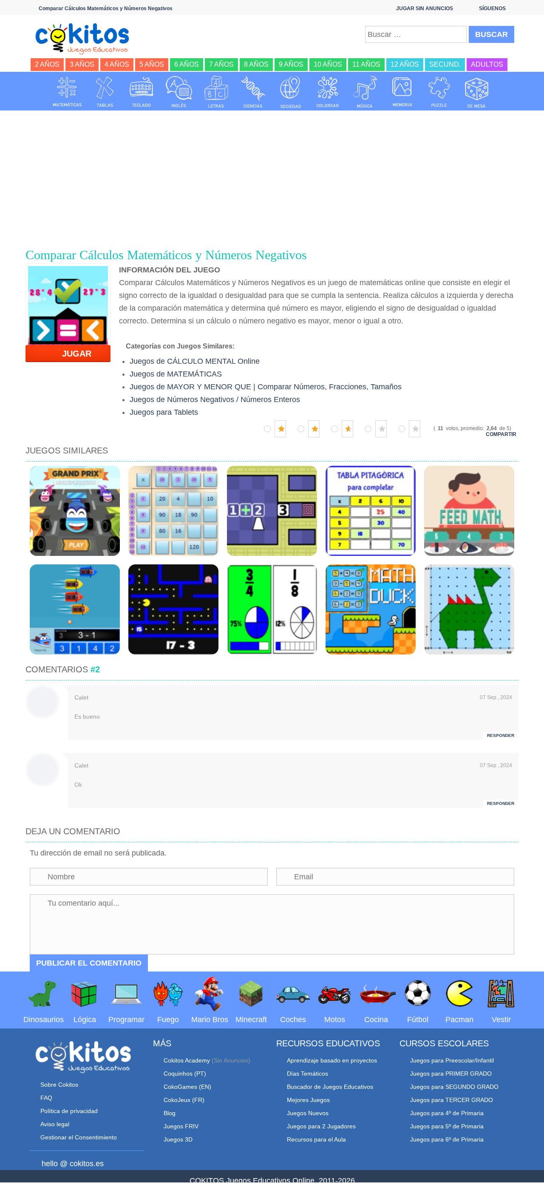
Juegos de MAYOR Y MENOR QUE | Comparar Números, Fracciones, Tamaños (266, 386)
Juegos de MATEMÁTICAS (176, 374)
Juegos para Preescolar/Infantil (452, 1060)
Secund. (445, 64)
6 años (186, 64)
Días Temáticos (307, 1073)
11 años (366, 64)
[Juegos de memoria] (402, 92)
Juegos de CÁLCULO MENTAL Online (195, 361)
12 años (405, 64)
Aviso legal (54, 1124)
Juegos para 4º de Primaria (447, 1113)
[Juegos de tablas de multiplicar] (104, 92)
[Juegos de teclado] (141, 92)
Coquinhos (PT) (185, 1073)
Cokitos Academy (187, 1060)
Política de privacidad (69, 1111)
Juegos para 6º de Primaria (447, 1139)
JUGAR (71, 353)
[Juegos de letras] (216, 92)
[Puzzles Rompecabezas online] (439, 92)
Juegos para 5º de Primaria (447, 1126)
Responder (500, 735)
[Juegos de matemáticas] (67, 92)
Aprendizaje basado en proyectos (332, 1060)
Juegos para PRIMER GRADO (451, 1073)
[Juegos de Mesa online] (476, 92)
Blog (170, 1113)
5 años (151, 64)
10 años (328, 64)
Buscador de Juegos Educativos (330, 1086)
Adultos (487, 64)
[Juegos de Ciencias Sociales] (290, 92)
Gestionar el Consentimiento (78, 1137)
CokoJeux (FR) (184, 1099)
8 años (256, 64)
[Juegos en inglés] (179, 92)
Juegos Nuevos (308, 1113)
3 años (82, 64)
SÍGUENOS (492, 8)
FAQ (46, 1097)
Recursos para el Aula (316, 1139)
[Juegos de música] (365, 92)
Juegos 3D (178, 1139)
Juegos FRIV (181, 1126)
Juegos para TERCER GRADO (451, 1099)
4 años (117, 64)
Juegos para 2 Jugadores (321, 1126)
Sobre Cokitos (59, 1084)
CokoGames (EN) (187, 1086)
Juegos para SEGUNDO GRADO (454, 1086)
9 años (291, 64)
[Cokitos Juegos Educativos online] (86, 38)
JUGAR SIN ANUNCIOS (424, 8)
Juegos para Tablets (164, 412)
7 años (221, 64)
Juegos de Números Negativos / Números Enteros (215, 399)
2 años (47, 64)
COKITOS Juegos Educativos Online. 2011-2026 (272, 1180)
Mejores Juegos (308, 1099)
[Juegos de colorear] (327, 92)
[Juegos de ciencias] (253, 92)
